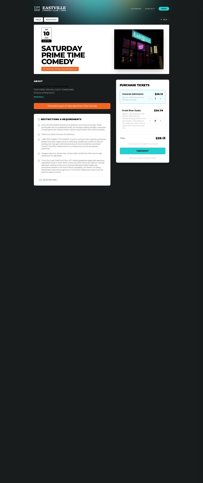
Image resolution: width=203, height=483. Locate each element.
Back (165, 20)
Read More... (39, 97)
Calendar (136, 9)
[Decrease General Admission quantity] (150, 98)
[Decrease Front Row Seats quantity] (150, 121)
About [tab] (38, 20)
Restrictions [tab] (51, 20)
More (163, 9)
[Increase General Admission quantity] (160, 98)
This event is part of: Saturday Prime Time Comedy (72, 106)
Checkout (143, 151)
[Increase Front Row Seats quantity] (160, 121)
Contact (150, 9)
